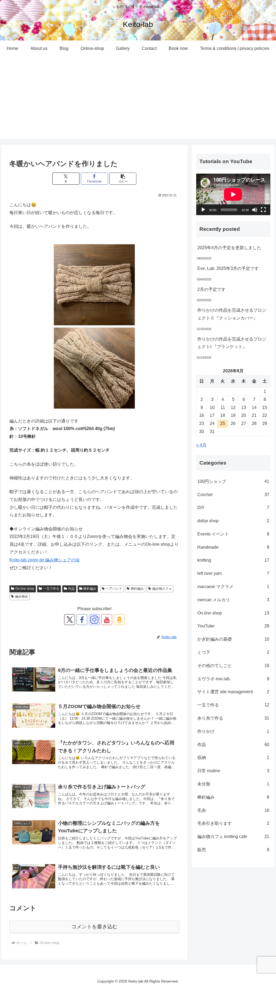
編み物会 (21, 596)
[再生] (203, 209)
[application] (233, 194)
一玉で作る (51, 588)
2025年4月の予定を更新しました (229, 247)
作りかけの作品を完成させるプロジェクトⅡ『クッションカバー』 (231, 314)
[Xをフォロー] (69, 619)
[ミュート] (254, 209)
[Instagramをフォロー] (94, 619)
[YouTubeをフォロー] (106, 619)
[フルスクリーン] (263, 209)
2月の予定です (211, 289)
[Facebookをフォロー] (82, 619)
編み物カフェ (162, 588)
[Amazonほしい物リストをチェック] (119, 619)
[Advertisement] (138, 101)
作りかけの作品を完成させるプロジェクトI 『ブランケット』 (231, 343)
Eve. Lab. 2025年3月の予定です (228, 268)
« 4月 (201, 445)
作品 (71, 588)
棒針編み (89, 588)
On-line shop (24, 588)
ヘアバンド (114, 588)
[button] (123, 179)
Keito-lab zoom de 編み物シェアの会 (44, 560)
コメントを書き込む (94, 926)
